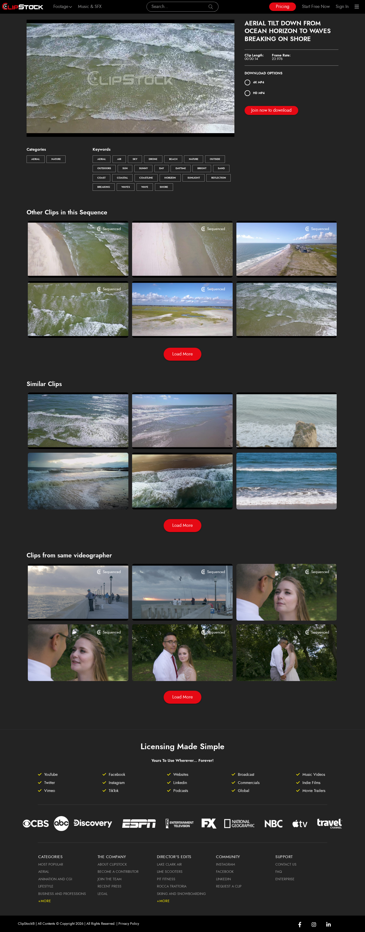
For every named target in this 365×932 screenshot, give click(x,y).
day (161, 168)
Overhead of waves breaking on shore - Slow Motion (173, 498)
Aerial (35, 159)
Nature (56, 159)
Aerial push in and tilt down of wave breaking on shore (173, 438)
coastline (146, 178)
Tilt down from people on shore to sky (278, 438)
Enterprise (284, 879)
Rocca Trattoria (171, 886)
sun (125, 168)
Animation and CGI (55, 879)
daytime (181, 168)
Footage (60, 6)
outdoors (104, 168)
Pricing (282, 6)
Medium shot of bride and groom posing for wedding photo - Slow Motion (173, 670)
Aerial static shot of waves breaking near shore (278, 327)
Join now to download (271, 110)
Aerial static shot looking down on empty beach (173, 267)
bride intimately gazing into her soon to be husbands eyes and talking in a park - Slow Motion (278, 610)
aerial (101, 159)
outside (215, 159)
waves (125, 187)
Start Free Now (316, 6)
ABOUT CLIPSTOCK (112, 864)
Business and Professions (62, 894)
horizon (170, 178)
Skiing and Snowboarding (181, 894)
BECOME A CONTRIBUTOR (118, 872)
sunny (143, 168)
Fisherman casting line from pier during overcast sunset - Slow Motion (173, 610)
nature (193, 159)
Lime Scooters (169, 872)
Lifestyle (45, 886)
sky (135, 159)
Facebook (225, 872)
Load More (182, 354)
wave (144, 187)
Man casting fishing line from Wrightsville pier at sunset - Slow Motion (69, 610)
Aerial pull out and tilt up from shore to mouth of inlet (69, 267)
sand (221, 168)
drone (153, 159)
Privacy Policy (128, 924)
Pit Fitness (166, 879)
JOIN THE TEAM (109, 879)
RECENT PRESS (109, 886)
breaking (103, 187)
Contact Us (285, 864)
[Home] (22, 7)
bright (201, 168)
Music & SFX (90, 6)
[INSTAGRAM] (314, 924)
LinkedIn (223, 879)
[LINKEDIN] (328, 924)
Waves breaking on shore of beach (275, 498)
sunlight (193, 178)
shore (164, 187)
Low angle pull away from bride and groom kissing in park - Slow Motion (278, 670)
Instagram (225, 864)
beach (173, 159)
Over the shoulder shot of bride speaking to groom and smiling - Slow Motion (69, 670)
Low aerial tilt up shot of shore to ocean (69, 498)
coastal (122, 178)
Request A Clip (229, 886)
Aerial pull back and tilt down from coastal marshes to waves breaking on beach (173, 327)
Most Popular (50, 864)
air (119, 159)
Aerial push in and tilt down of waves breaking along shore (69, 438)
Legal (103, 894)
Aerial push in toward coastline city (275, 267)
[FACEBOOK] (299, 924)
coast (101, 178)
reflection (218, 178)
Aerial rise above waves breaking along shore (69, 327)
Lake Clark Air (169, 864)
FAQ (278, 872)
